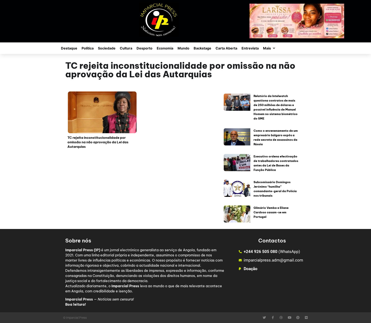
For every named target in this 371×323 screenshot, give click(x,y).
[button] (269, 48)
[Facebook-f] (272, 317)
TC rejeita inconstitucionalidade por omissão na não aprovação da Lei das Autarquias (97, 142)
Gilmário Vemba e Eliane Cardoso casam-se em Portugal (271, 212)
